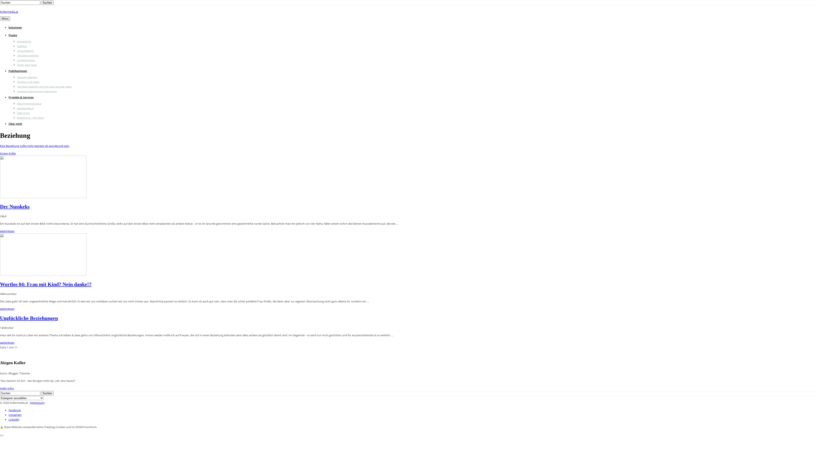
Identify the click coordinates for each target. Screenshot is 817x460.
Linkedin (14, 419)
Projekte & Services (21, 97)
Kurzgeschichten (26, 60)
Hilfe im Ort (23, 113)
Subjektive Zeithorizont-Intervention (37, 91)
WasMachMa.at (25, 108)
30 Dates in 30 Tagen (28, 81)
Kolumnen (15, 27)
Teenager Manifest (27, 77)
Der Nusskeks (15, 206)
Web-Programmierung (29, 103)
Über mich (15, 124)
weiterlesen (7, 231)
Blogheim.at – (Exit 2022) (30, 117)
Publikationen (18, 71)
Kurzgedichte (24, 41)
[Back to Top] (1, 435)
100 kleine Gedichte (28, 55)
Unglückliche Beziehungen (29, 318)
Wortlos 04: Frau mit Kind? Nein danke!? (45, 284)
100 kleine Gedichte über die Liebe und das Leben (44, 86)
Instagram (15, 415)
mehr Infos (7, 388)
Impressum (37, 403)
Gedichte (22, 46)
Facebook (15, 410)
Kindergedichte (25, 50)
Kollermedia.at (9, 12)
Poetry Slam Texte (27, 64)
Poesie (13, 35)
